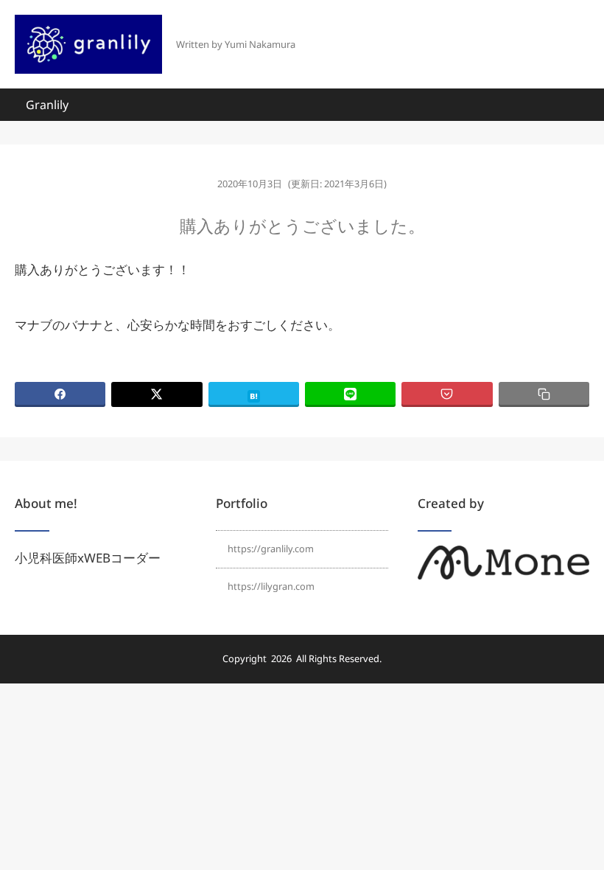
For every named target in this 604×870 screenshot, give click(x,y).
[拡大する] (570, 564)
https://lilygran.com (271, 586)
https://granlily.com (271, 548)
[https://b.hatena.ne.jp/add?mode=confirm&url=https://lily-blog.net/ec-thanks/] (253, 394)
